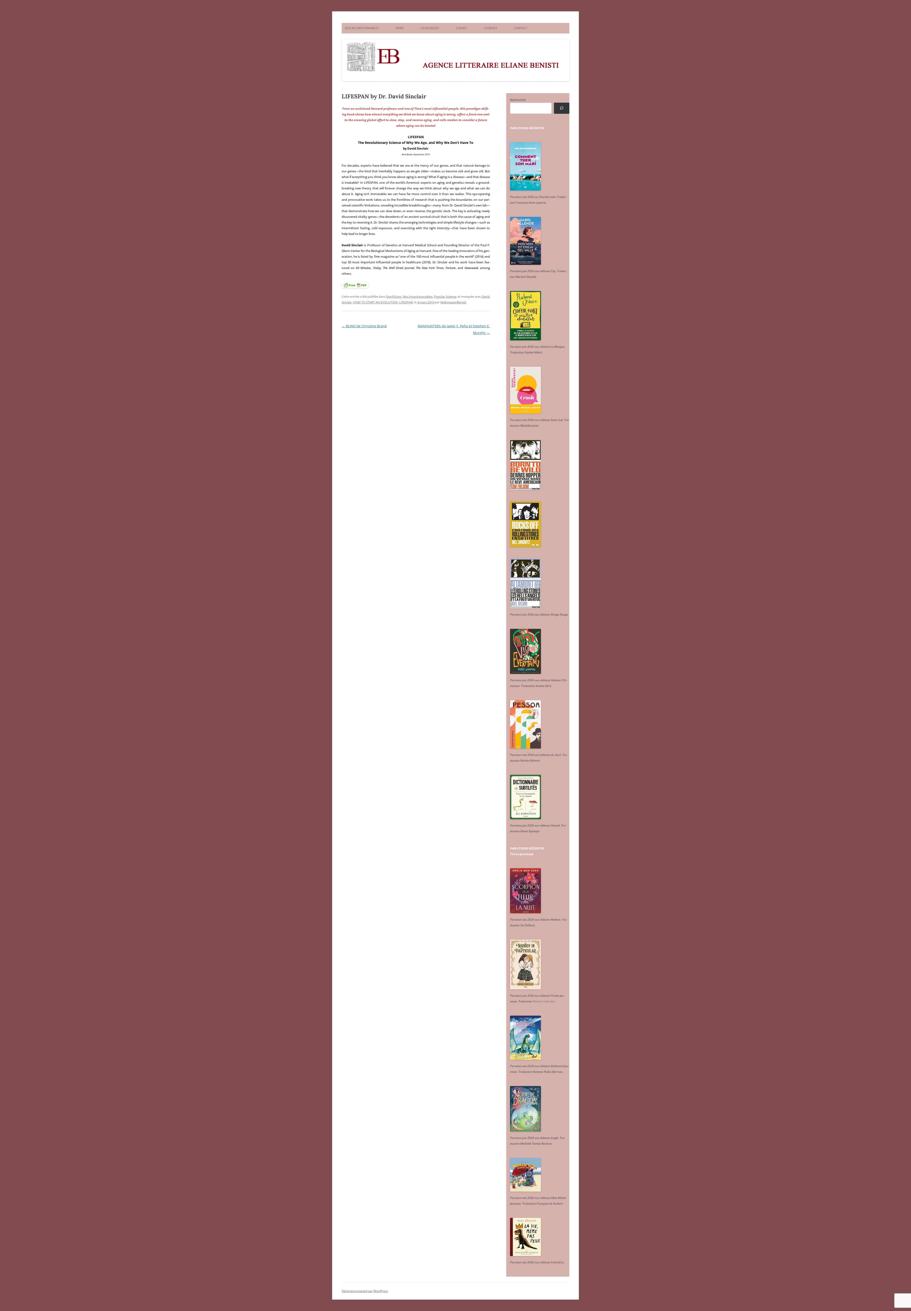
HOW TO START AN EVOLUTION (375, 302)
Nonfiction (393, 296)
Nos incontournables (417, 296)
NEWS (400, 28)
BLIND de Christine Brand (364, 326)
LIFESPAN (406, 302)
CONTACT (520, 28)
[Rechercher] (561, 108)
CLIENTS (461, 28)
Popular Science (445, 296)
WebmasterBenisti (453, 302)
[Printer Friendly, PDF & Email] (355, 285)
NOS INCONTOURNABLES (362, 28)
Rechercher (518, 100)
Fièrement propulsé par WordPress (365, 1291)
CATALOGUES (430, 28)
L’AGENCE (490, 28)
